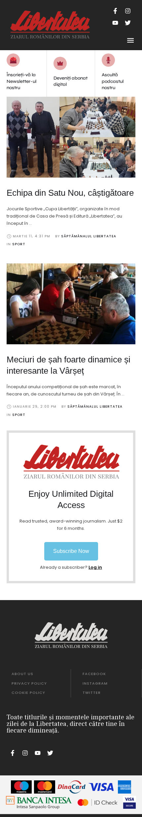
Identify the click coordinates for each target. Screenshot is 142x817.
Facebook (94, 673)
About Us (22, 673)
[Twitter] (128, 23)
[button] (71, 551)
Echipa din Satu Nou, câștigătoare (70, 193)
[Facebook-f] (115, 11)
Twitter (92, 692)
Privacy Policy (29, 683)
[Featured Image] (71, 137)
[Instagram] (128, 11)
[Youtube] (115, 23)
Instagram (95, 683)
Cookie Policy (28, 692)
